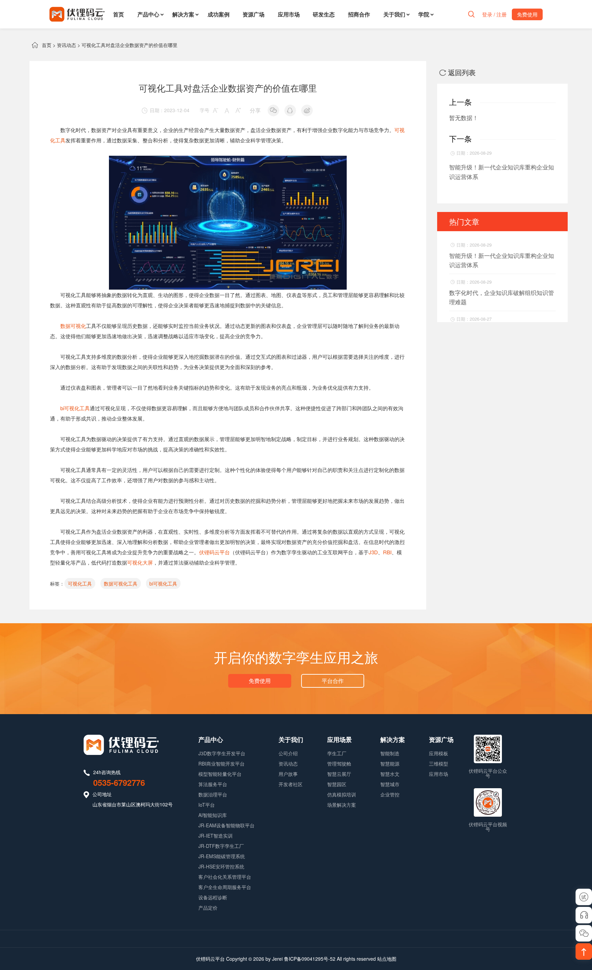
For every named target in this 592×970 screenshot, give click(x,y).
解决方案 (183, 14)
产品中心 (148, 14)
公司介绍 (288, 753)
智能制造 (389, 753)
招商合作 (359, 14)
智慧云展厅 (339, 773)
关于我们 (394, 14)
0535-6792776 (119, 782)
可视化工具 (80, 583)
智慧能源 (389, 763)
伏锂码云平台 (214, 552)
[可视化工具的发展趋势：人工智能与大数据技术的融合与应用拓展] (228, 160)
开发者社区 (291, 784)
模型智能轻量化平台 (220, 773)
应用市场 (289, 14)
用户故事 (288, 773)
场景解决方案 (341, 804)
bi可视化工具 (75, 408)
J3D (373, 552)
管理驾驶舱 (339, 763)
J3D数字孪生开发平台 (221, 753)
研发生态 (324, 14)
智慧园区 (336, 784)
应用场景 (339, 739)
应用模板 (438, 753)
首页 (118, 14)
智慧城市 (389, 784)
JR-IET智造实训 (215, 835)
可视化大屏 (140, 562)
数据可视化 (73, 325)
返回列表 (457, 72)
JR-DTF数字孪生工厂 (221, 845)
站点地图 (386, 958)
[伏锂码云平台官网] (76, 14)
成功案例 (219, 14)
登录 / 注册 (494, 14)
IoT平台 (206, 804)
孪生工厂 (336, 753)
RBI (387, 552)
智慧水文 (389, 773)
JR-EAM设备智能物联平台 (226, 825)
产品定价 (208, 907)
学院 (423, 14)
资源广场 (253, 14)
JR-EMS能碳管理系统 (221, 856)
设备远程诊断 (212, 897)
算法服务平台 (212, 784)
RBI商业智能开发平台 (221, 763)
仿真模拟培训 (341, 794)
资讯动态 (66, 45)
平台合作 (333, 681)
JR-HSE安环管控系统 (221, 866)
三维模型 (438, 763)
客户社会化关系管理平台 (224, 876)
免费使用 (260, 681)
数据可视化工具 (120, 583)
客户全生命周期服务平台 (224, 887)
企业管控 (389, 794)
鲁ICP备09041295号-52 (309, 958)
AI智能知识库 (212, 815)
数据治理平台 (212, 794)
